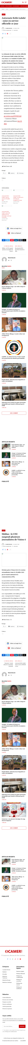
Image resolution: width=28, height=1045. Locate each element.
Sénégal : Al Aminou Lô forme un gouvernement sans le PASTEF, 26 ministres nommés (13, 311)
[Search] (23, 2)
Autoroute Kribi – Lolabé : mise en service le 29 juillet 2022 (6, 198)
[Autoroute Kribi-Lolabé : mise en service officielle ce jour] (14, 44)
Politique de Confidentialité (11, 1031)
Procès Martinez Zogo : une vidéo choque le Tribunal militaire (13, 287)
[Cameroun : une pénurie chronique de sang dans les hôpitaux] (14, 810)
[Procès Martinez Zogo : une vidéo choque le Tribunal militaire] (14, 277)
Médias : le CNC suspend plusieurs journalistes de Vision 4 (7, 249)
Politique (9, 6)
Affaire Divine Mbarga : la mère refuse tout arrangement (13, 334)
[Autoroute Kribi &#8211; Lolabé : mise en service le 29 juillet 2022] (7, 192)
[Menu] (26, 2)
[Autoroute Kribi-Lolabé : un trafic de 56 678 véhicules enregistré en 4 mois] (18, 192)
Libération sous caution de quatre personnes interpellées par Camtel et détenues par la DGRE (14, 404)
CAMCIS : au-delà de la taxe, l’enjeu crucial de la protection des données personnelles (13, 357)
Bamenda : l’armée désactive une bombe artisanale (8, 664)
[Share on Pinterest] (7, 33)
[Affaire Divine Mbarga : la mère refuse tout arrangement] (14, 324)
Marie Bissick (9, 28)
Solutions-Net (21, 1038)
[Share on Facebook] (3, 33)
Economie (16, 6)
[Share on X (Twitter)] (5, 33)
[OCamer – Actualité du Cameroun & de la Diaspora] (7, 2)
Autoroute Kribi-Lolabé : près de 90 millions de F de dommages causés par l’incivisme (6, 214)
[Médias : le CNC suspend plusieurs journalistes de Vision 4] (14, 560)
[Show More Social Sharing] (10, 33)
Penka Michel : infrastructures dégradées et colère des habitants (13, 380)
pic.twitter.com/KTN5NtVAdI (12, 116)
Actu (2, 6)
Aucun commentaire (7, 30)
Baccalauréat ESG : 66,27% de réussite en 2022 (19, 249)
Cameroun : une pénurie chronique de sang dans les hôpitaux (13, 819)
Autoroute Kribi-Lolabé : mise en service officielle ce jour (20, 664)
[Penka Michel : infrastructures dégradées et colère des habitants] (14, 370)
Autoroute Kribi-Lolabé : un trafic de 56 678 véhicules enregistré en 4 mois (18, 198)
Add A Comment (14, 413)
